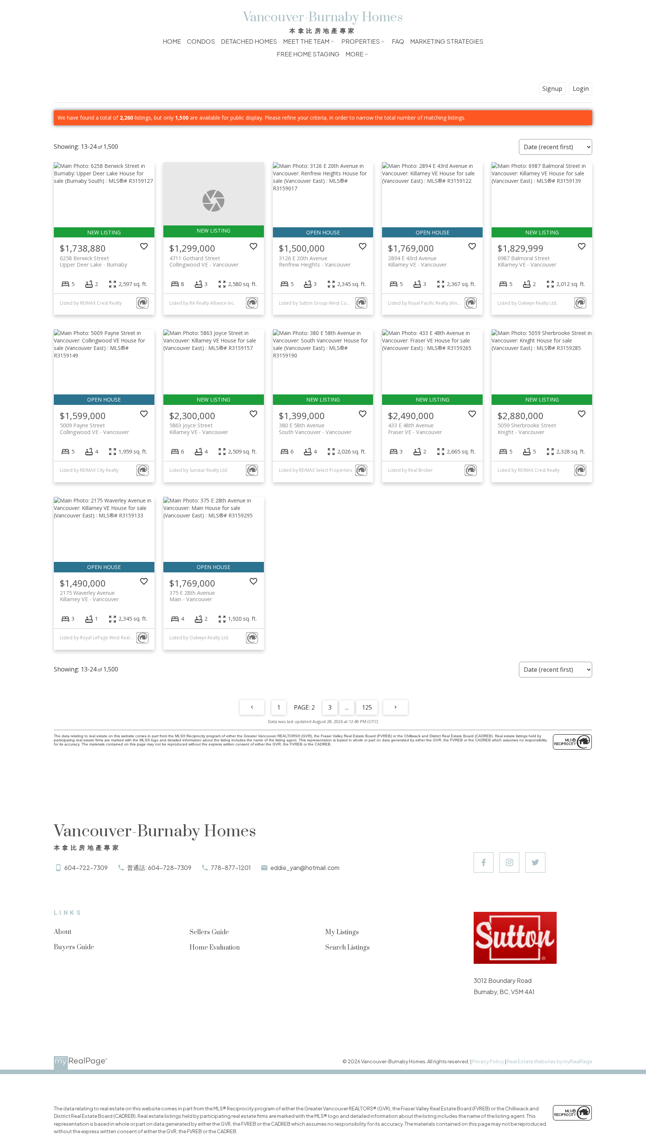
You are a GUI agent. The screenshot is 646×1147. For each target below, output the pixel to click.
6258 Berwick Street (93, 261)
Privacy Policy (488, 1061)
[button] (483, 862)
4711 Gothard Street (204, 261)
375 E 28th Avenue (192, 596)
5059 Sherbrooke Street (527, 428)
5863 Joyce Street (198, 428)
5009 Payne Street (94, 428)
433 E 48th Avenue (415, 428)
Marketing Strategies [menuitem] (446, 41)
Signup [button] (552, 88)
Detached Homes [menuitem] (249, 41)
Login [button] (581, 88)
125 (367, 707)
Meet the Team (306, 41)
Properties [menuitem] (360, 41)
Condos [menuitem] (201, 41)
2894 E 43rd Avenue (417, 261)
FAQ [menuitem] (398, 41)
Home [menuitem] (172, 41)
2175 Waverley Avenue (89, 596)
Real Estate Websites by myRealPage (549, 1061)
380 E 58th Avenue (315, 428)
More (354, 54)
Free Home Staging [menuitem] (308, 54)
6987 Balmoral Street (527, 261)
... (346, 707)
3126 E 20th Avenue (315, 261)
